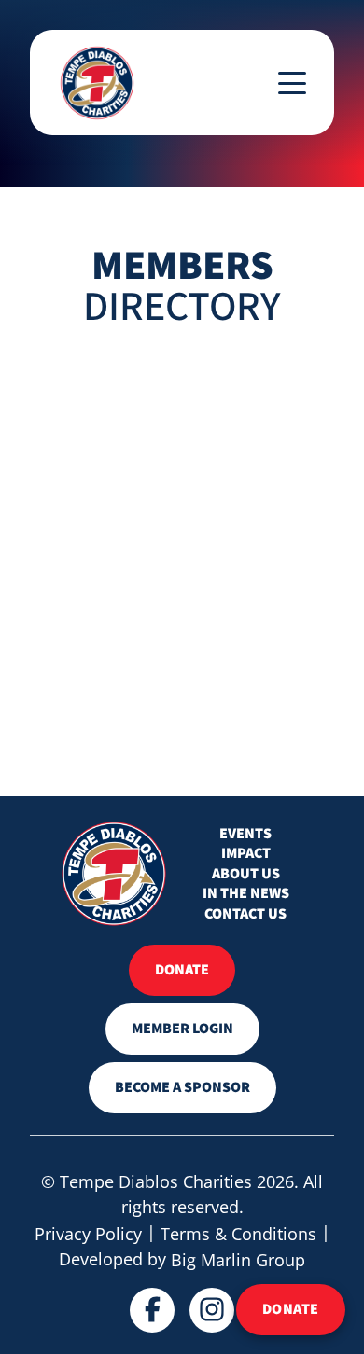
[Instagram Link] (211, 1310)
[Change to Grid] (44, 387)
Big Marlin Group (238, 1260)
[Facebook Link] (152, 1310)
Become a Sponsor (182, 1087)
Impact (246, 854)
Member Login (182, 1028)
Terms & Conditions (238, 1234)
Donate (290, 1309)
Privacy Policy (88, 1234)
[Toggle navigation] (292, 83)
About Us (246, 874)
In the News (246, 894)
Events (245, 834)
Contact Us (245, 914)
